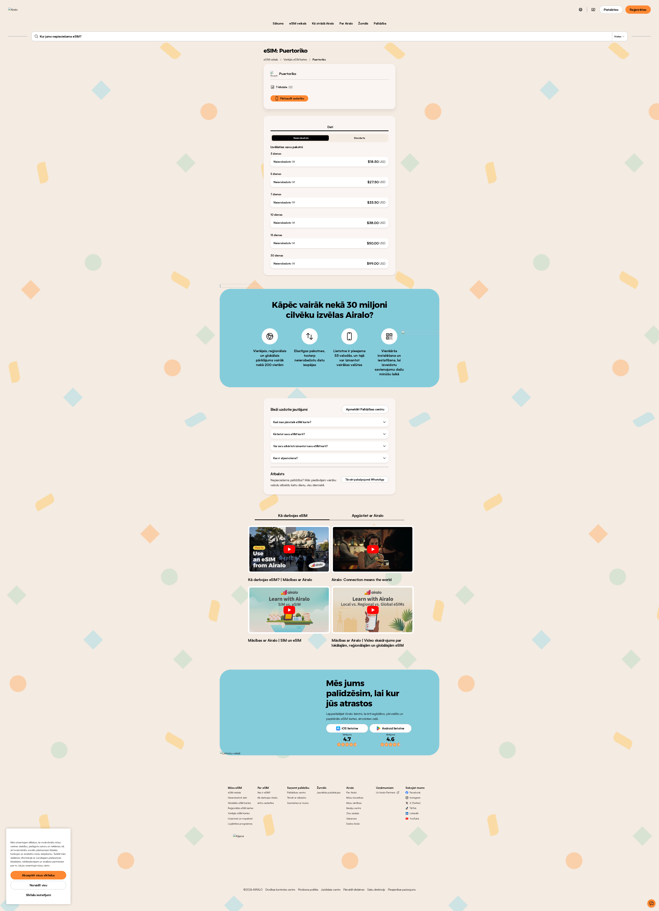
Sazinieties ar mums (297, 802)
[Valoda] (581, 10)
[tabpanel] (329, 199)
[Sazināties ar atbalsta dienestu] (651, 903)
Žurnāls (363, 23)
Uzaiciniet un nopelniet (240, 818)
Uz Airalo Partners (385, 792)
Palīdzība (380, 23)
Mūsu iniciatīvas (354, 797)
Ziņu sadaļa (352, 813)
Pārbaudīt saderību (292, 98)
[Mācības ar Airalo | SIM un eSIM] (289, 610)
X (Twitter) (415, 802)
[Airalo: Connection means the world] (372, 549)
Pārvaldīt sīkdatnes (354, 889)
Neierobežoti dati (237, 797)
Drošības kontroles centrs (280, 889)
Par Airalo (346, 23)
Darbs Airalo (353, 823)
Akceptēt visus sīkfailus (38, 875)
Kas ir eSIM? (264, 792)
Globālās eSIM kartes (239, 802)
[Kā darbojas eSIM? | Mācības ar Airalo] (289, 549)
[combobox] (329, 36)
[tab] (329, 127)
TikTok (413, 808)
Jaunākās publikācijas (328, 792)
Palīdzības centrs (296, 792)
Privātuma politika (308, 889)
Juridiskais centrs (330, 889)
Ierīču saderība (266, 802)
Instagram (415, 797)
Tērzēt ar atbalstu (296, 797)
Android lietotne (393, 728)
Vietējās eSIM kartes (295, 59)
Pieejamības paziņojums (401, 889)
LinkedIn (414, 813)
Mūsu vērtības (353, 802)
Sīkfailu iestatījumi (38, 895)
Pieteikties (611, 9)
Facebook (415, 792)
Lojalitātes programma (240, 823)
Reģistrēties (638, 9)
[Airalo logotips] (18, 9)
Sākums (278, 23)
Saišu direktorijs (376, 889)
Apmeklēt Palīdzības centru (365, 409)
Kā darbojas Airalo (268, 797)
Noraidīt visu (38, 885)
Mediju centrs (353, 808)
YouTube (414, 818)
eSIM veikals (298, 23)
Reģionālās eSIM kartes (240, 808)
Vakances (351, 818)
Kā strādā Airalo (323, 23)
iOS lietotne (350, 728)
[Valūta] (593, 10)
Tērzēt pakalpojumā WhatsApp (364, 479)
